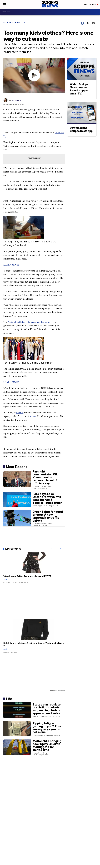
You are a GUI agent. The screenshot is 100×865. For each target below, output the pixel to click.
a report (19, 412)
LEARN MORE (11, 264)
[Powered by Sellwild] (61, 690)
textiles (33, 416)
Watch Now (90, 4)
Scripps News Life (14, 22)
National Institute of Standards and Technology (30, 321)
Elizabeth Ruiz (17, 100)
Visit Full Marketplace (57, 549)
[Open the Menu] (4, 4)
